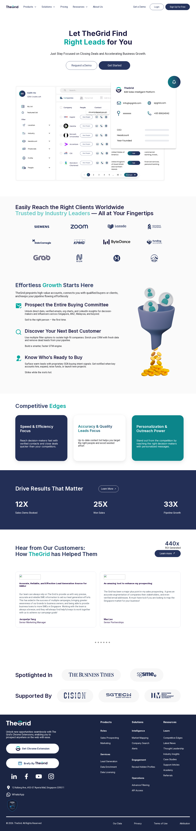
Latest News (169, 743)
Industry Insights (171, 754)
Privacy (138, 823)
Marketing (105, 743)
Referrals (168, 775)
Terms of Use (161, 823)
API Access (137, 790)
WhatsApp (18, 794)
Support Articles (171, 764)
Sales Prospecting (109, 737)
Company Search (140, 743)
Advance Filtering (140, 785)
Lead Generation (108, 761)
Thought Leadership (173, 748)
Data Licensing (107, 772)
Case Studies (170, 759)
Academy (168, 770)
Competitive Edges (173, 737)
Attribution (185, 823)
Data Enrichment (108, 767)
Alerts (135, 748)
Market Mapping (140, 737)
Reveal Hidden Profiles (143, 767)
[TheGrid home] (12, 7)
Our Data (117, 823)
